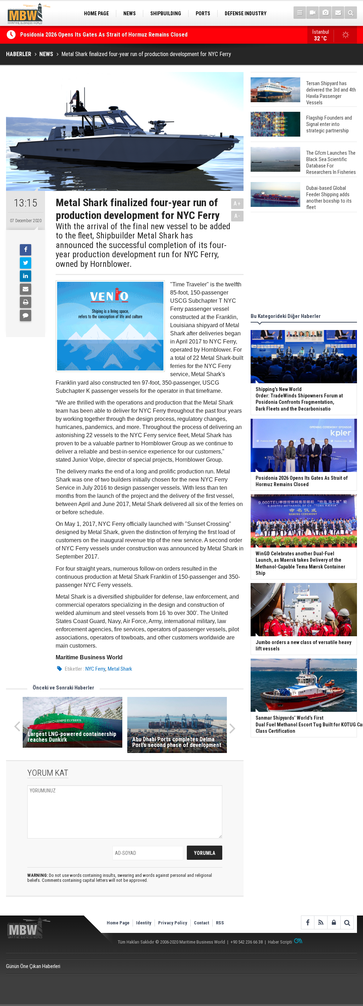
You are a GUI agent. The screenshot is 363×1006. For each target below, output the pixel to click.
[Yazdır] (25, 302)
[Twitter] (25, 263)
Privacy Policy (172, 922)
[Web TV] (312, 12)
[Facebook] (25, 249)
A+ (237, 203)
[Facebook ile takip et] (307, 922)
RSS (220, 922)
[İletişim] (338, 12)
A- (237, 216)
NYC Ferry (95, 669)
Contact (201, 922)
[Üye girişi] (333, 922)
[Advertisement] (304, 263)
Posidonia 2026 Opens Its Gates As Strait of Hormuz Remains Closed (104, 34)
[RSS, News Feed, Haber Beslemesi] (320, 922)
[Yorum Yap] (25, 315)
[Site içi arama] (351, 12)
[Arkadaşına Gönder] (25, 289)
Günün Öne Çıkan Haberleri (33, 966)
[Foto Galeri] (325, 12)
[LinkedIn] (25, 276)
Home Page (118, 922)
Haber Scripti (280, 942)
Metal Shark (120, 669)
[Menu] (300, 12)
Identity (143, 922)
